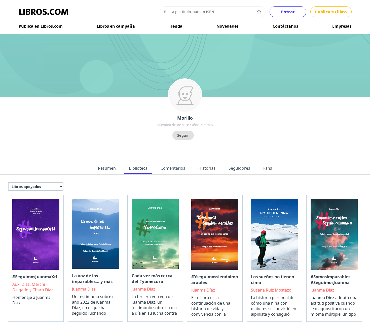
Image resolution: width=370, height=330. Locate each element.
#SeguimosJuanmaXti (34, 276)
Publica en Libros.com (41, 26)
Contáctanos (285, 26)
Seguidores (239, 168)
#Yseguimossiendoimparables (214, 279)
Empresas (342, 26)
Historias (206, 168)
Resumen (107, 168)
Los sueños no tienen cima (272, 279)
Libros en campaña (116, 26)
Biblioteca (138, 168)
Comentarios (173, 168)
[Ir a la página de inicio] (44, 11)
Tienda (175, 26)
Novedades (227, 26)
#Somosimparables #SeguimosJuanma (330, 279)
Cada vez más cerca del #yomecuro (152, 278)
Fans (267, 168)
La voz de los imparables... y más (92, 278)
